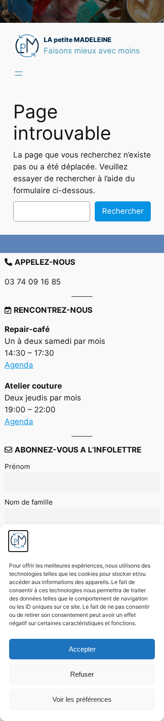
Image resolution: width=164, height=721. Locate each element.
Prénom (17, 466)
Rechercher (123, 211)
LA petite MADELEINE (78, 39)
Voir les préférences (82, 699)
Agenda (19, 364)
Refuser (82, 674)
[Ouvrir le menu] (18, 73)
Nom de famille (29, 502)
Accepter (82, 649)
